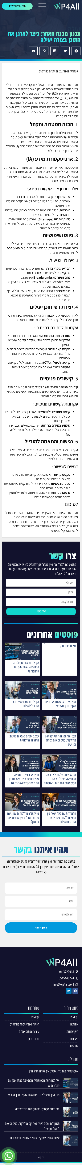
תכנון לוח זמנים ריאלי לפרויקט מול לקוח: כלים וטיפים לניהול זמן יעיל (60, 740)
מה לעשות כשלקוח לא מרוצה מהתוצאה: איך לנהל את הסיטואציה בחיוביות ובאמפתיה (60, 779)
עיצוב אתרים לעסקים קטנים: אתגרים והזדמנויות (24, 738)
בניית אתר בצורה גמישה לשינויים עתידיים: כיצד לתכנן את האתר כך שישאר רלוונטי (24, 779)
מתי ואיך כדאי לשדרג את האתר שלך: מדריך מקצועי (60, 704)
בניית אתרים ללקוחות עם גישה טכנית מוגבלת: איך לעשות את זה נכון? (23, 817)
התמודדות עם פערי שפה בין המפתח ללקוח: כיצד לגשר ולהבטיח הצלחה (61, 817)
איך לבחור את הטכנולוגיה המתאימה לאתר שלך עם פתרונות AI (26, 667)
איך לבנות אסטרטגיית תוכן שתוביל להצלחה (25, 704)
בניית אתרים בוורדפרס (50, 71)
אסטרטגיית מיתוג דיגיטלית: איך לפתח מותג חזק (59, 644)
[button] (76, 51)
